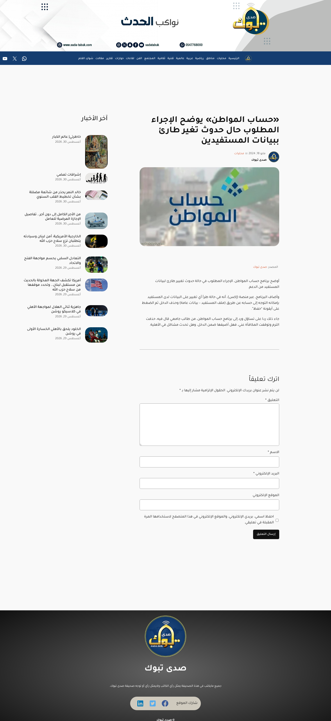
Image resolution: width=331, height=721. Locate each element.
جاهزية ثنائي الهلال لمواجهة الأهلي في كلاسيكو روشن (54, 309)
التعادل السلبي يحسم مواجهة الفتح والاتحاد (52, 261)
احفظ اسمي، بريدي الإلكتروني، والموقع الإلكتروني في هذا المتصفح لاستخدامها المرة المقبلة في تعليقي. (209, 520)
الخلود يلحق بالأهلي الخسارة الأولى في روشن (54, 331)
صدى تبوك (260, 267)
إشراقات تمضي (69, 175)
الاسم (273, 452)
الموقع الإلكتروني (266, 495)
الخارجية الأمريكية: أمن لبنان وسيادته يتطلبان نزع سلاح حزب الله (52, 239)
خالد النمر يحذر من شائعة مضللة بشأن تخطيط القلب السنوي (55, 195)
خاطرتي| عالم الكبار (66, 137)
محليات (239, 153)
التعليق (272, 400)
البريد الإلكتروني (266, 474)
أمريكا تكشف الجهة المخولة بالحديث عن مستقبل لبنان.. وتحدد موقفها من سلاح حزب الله (52, 285)
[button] (165, 703)
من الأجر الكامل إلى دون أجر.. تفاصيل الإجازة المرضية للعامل (53, 217)
